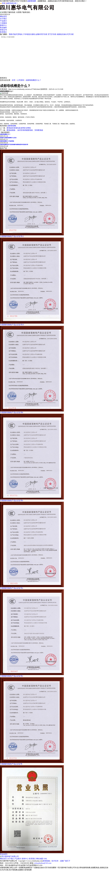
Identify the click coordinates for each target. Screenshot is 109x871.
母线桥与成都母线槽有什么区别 (8, 137)
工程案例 (3, 23)
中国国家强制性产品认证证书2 (11, 676)
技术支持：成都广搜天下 (61, 861)
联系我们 (3, 32)
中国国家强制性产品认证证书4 (11, 588)
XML (45, 859)
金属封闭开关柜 (41, 34)
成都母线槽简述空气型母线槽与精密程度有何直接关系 (14, 144)
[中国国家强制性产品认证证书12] (32, 235)
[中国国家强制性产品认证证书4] (32, 586)
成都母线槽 (31, 1)
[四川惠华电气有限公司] (9, 856)
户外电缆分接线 (29, 34)
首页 (13, 80)
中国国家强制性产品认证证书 (11, 764)
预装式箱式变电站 (16, 34)
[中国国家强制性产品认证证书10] (32, 323)
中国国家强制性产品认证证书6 (11, 500)
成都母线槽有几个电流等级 (7, 141)
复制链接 (46, 861)
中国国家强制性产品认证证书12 (12, 236)
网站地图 (39, 859)
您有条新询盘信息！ (10, 3)
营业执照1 (4, 854)
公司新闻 (20, 80)
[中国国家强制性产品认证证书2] (32, 674)
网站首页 (3, 16)
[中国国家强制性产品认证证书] (32, 762)
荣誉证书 (3, 30)
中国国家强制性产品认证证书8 (11, 412)
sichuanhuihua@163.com (42, 863)
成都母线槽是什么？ (33, 80)
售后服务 (3, 27)
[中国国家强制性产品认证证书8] (32, 411)
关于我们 (3, 19)
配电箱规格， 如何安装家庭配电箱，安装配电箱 (25, 130)
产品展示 (3, 21)
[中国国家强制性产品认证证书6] (32, 499)
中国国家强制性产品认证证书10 (12, 325)
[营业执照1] (32, 852)
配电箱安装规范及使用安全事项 (19, 128)
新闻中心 (3, 25)
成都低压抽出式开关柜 (65, 34)
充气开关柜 (52, 34)
